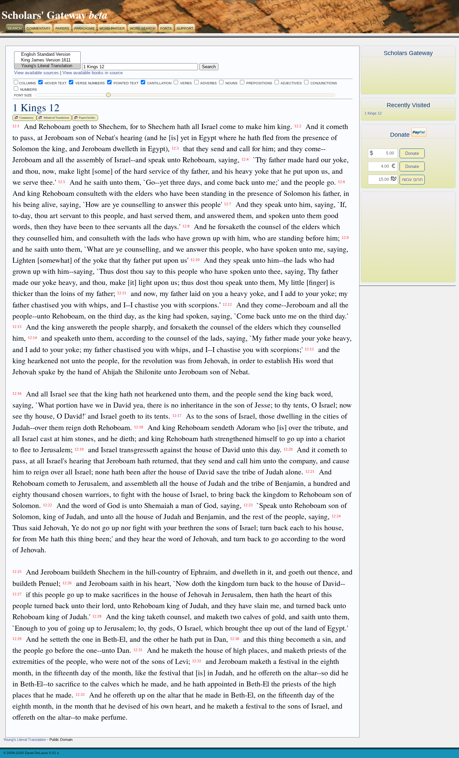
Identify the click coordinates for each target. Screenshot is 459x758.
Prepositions (258, 83)
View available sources (36, 72)
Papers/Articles (87, 118)
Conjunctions (323, 83)
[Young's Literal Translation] (47, 66)
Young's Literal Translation (24, 740)
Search (14, 28)
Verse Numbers (89, 83)
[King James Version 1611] (47, 60)
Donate (412, 153)
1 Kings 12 (373, 113)
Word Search (142, 28)
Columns (27, 83)
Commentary (38, 28)
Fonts (166, 28)
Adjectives (291, 83)
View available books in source (92, 72)
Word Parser (112, 28)
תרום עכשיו (412, 179)
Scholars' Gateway (44, 15)
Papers (62, 28)
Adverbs (208, 83)
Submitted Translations (56, 118)
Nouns (231, 83)
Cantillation (158, 83)
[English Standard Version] (47, 54)
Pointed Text (125, 83)
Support (185, 28)
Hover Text (55, 83)
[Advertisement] (398, 237)
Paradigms (84, 28)
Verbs (185, 83)
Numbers (28, 89)
